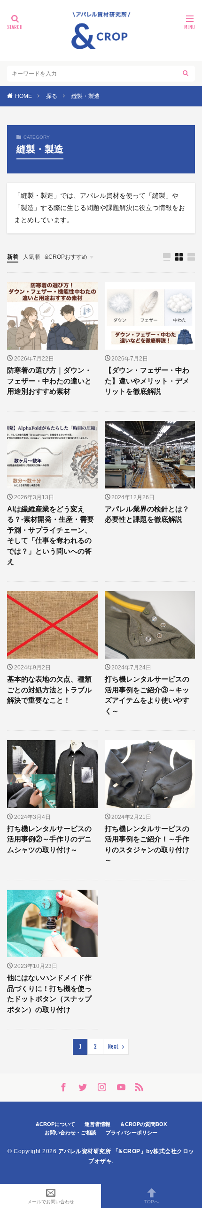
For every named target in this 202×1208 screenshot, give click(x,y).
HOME (23, 96)
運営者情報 (97, 1124)
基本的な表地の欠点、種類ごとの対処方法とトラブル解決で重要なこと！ (49, 689)
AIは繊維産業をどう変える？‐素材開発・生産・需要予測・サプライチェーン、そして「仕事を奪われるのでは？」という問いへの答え (50, 535)
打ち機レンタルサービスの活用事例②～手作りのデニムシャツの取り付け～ (49, 839)
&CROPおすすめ (66, 257)
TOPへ (151, 1201)
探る (51, 96)
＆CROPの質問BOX (143, 1124)
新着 (12, 257)
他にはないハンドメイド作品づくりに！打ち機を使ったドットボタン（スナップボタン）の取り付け (49, 993)
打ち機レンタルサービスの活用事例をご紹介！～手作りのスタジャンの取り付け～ (147, 844)
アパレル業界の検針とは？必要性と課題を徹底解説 (147, 514)
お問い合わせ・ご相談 (70, 1132)
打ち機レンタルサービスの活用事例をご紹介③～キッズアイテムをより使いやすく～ (147, 695)
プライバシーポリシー (131, 1132)
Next (113, 1046)
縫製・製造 (85, 96)
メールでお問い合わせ (50, 1201)
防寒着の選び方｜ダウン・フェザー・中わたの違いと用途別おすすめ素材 (49, 380)
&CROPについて (55, 1124)
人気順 (31, 257)
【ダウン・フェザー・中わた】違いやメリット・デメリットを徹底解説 (147, 380)
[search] (185, 74)
